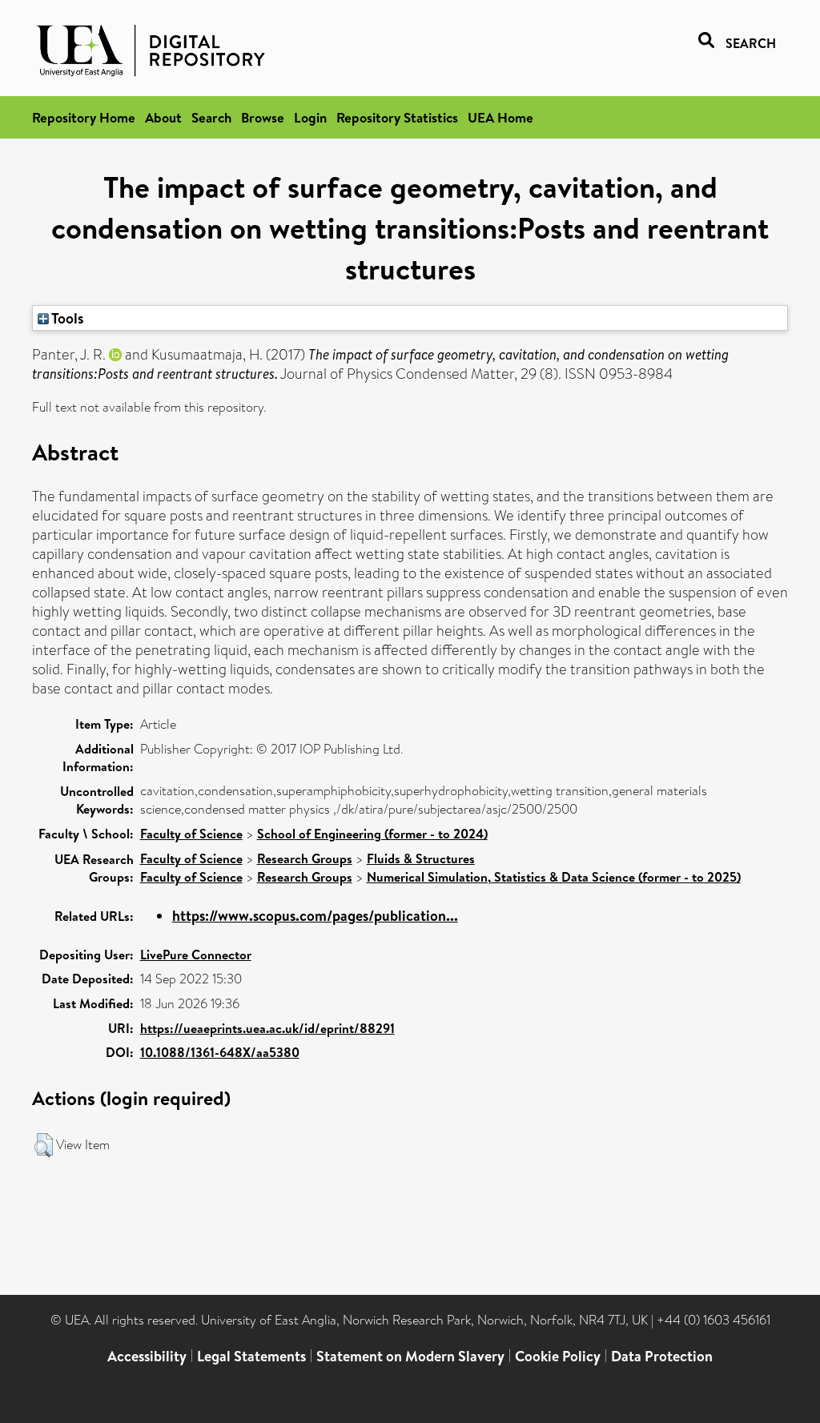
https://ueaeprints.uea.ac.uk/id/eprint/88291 (267, 1028)
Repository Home (83, 117)
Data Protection (662, 1356)
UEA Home (500, 117)
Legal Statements (251, 1356)
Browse (262, 117)
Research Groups (304, 858)
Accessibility (147, 1356)
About (163, 117)
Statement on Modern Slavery (410, 1356)
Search (211, 117)
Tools (66, 318)
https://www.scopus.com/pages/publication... (315, 916)
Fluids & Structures (421, 858)
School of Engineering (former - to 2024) (372, 833)
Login (310, 117)
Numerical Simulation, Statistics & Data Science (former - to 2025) (554, 877)
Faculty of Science (191, 833)
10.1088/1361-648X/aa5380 (219, 1052)
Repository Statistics (397, 117)
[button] (43, 1145)
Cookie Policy (558, 1356)
